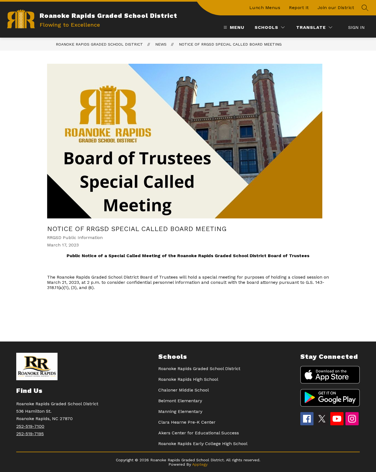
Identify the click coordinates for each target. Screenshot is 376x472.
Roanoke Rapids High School (188, 379)
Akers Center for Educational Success (198, 432)
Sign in (356, 27)
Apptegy (200, 464)
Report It (299, 7)
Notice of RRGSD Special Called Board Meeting (230, 44)
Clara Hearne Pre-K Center (187, 422)
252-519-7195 (30, 433)
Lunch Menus (264, 7)
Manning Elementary (180, 411)
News (161, 44)
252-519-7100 (30, 426)
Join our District (336, 7)
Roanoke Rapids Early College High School (202, 443)
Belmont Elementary (180, 400)
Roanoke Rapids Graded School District (99, 44)
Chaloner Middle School (183, 390)
